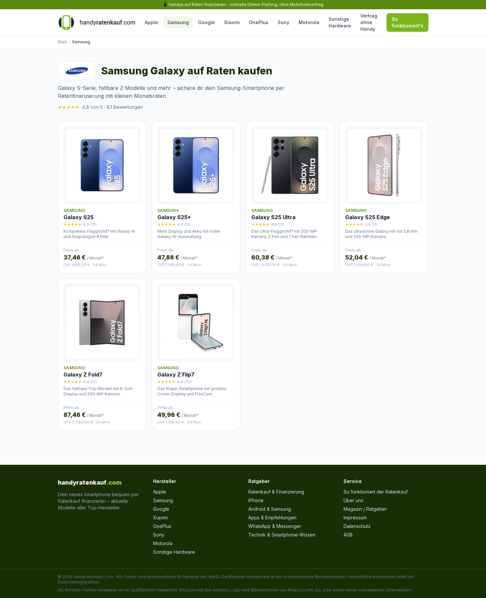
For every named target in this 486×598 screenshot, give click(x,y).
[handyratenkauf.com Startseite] (97, 22)
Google (206, 22)
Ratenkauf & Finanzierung (276, 492)
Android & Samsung (269, 509)
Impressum (355, 517)
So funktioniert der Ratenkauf (376, 492)
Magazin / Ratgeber (365, 509)
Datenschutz (357, 526)
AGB (348, 535)
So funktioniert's (407, 22)
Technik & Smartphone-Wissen (281, 535)
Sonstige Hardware (340, 22)
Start (62, 41)
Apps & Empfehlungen (272, 517)
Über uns (353, 500)
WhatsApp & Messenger (274, 526)
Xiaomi (232, 22)
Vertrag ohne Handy (368, 22)
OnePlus (258, 22)
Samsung (178, 22)
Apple (151, 22)
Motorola (309, 22)
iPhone (255, 500)
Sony (283, 22)
